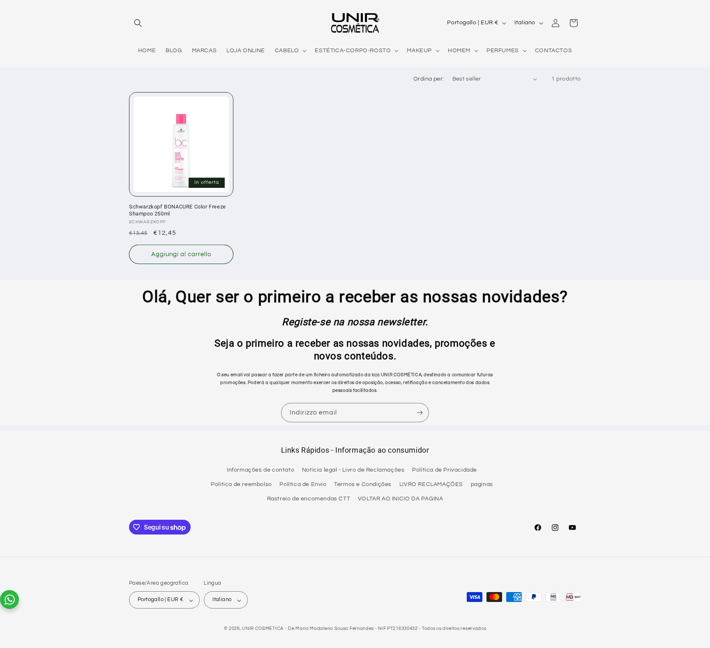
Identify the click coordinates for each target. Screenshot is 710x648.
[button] (138, 23)
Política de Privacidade (444, 470)
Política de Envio (302, 485)
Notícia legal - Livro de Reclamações (353, 470)
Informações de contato (260, 470)
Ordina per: (428, 79)
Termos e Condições (363, 485)
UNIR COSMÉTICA (263, 629)
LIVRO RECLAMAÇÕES (431, 485)
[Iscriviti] (419, 412)
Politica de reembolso (241, 485)
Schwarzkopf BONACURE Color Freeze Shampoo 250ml (177, 210)
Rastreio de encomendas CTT (308, 499)
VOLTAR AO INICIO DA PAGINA (400, 499)
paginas (482, 485)
